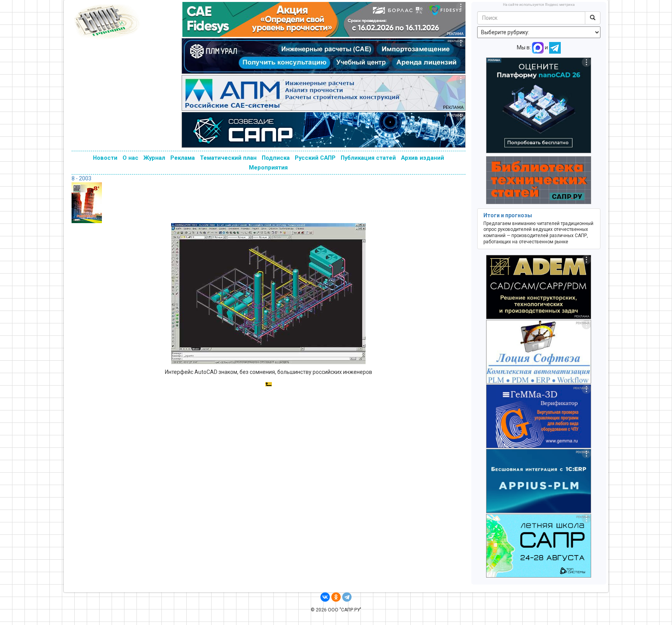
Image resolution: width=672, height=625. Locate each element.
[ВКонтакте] (325, 597)
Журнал (154, 157)
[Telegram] (347, 597)
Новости (105, 157)
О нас (130, 157)
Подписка (276, 157)
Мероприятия (268, 167)
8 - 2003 (81, 178)
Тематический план (228, 157)
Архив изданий (422, 157)
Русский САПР (315, 157)
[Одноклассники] (336, 597)
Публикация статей (368, 157)
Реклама (182, 157)
